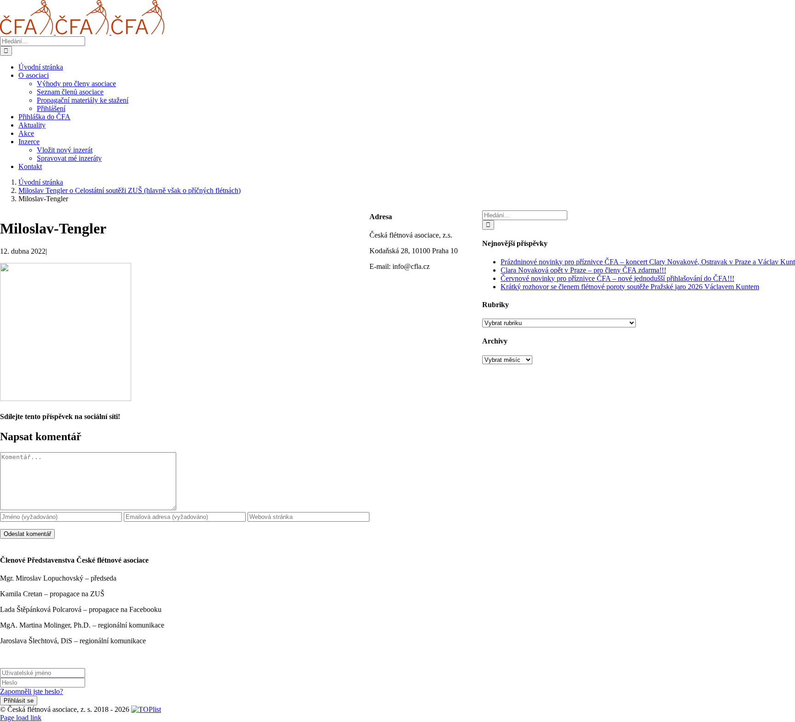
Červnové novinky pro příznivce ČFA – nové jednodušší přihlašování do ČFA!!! (617, 278)
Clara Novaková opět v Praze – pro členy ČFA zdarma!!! (583, 270)
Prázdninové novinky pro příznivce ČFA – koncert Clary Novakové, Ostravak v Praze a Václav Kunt (648, 262)
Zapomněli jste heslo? (31, 691)
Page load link (20, 718)
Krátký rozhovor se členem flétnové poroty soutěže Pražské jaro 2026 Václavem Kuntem (630, 287)
